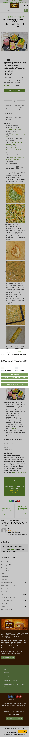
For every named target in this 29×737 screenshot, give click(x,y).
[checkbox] (2, 368)
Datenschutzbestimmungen (20, 351)
